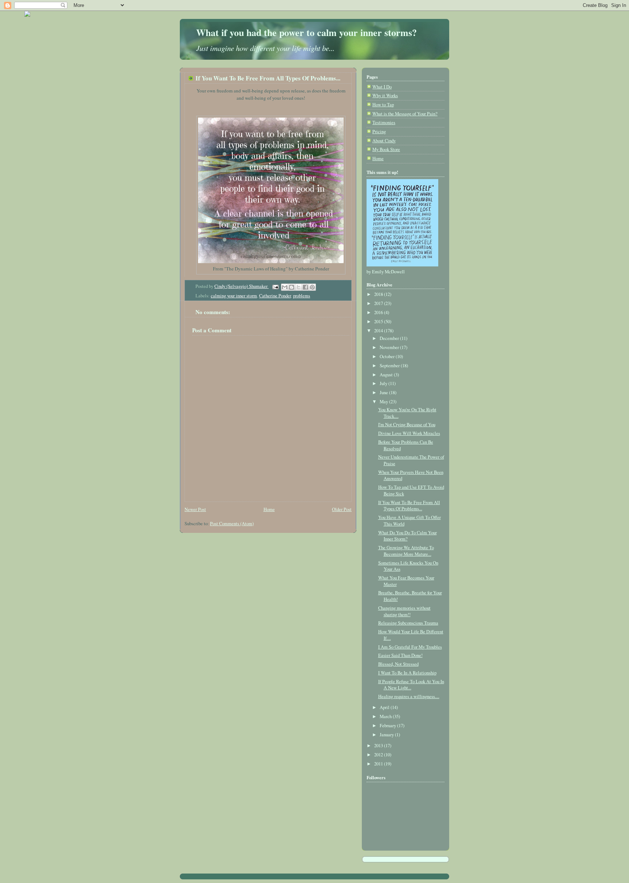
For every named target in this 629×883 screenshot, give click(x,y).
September (390, 366)
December (390, 338)
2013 (379, 746)
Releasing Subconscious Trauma (408, 623)
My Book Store (386, 149)
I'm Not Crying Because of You (406, 424)
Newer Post (195, 509)
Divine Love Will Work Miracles (409, 433)
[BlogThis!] (291, 287)
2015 (379, 321)
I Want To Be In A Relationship (407, 673)
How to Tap (383, 105)
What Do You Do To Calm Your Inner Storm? (407, 536)
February (388, 725)
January (387, 735)
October (388, 356)
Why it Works (385, 95)
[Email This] (284, 287)
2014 (379, 331)
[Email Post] (275, 286)
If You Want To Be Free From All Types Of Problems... (409, 505)
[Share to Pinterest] (312, 287)
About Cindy (384, 141)
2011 (379, 764)
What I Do (382, 87)
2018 (379, 294)
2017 (379, 303)
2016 (379, 312)
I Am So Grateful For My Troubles (410, 647)
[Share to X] (298, 287)
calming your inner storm (234, 296)
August (387, 375)
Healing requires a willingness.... (408, 696)
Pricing (379, 131)
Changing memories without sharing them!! (404, 611)
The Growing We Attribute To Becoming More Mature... (406, 551)
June (384, 392)
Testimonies (383, 122)
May (384, 402)
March (386, 716)
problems (301, 296)
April (385, 707)
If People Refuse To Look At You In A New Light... (411, 684)
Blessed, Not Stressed (398, 664)
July (384, 383)
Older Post (342, 509)
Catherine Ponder (275, 296)
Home (269, 509)
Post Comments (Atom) (232, 523)
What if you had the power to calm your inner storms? (306, 32)
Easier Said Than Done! (400, 655)
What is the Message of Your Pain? (405, 114)
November (390, 347)
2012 (379, 755)
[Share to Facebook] (305, 287)
